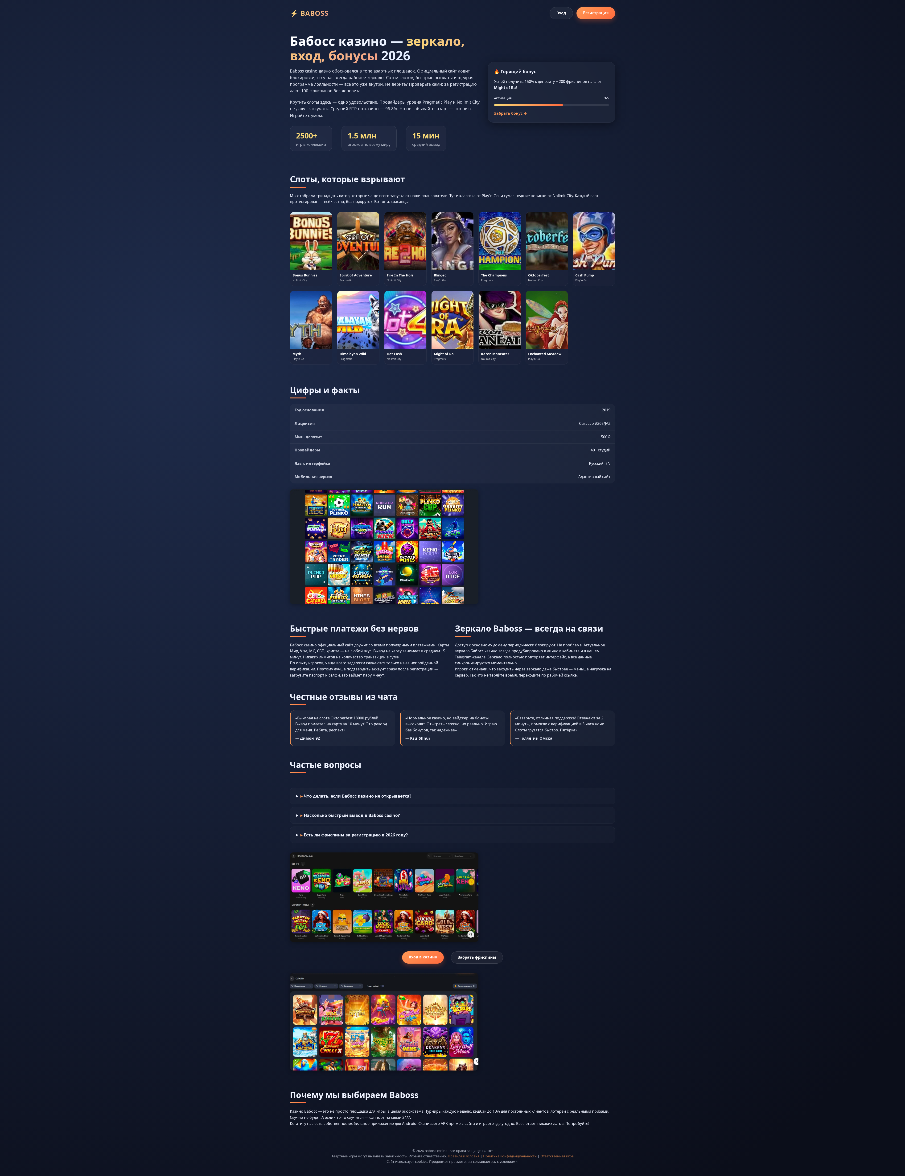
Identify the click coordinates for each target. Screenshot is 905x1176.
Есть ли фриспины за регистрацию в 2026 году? (356, 835)
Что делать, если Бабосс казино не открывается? (357, 796)
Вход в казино (423, 957)
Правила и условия (463, 1156)
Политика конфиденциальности (510, 1156)
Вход (561, 13)
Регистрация (596, 12)
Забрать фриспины (477, 957)
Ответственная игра (557, 1156)
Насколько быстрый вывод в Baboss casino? (352, 815)
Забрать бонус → (510, 113)
